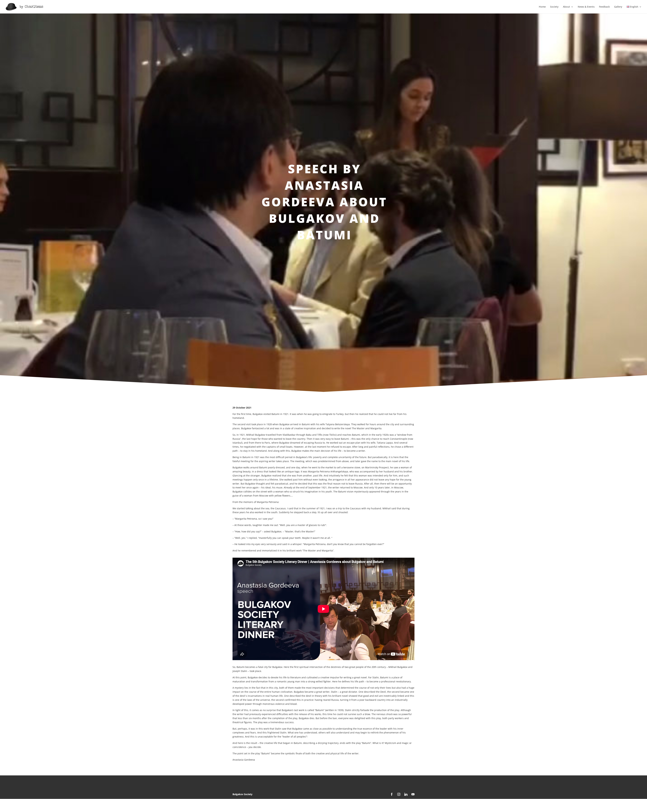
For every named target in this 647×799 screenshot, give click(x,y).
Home (542, 7)
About (566, 7)
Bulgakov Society (242, 794)
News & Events (586, 7)
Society (554, 7)
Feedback (604, 7)
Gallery (618, 7)
